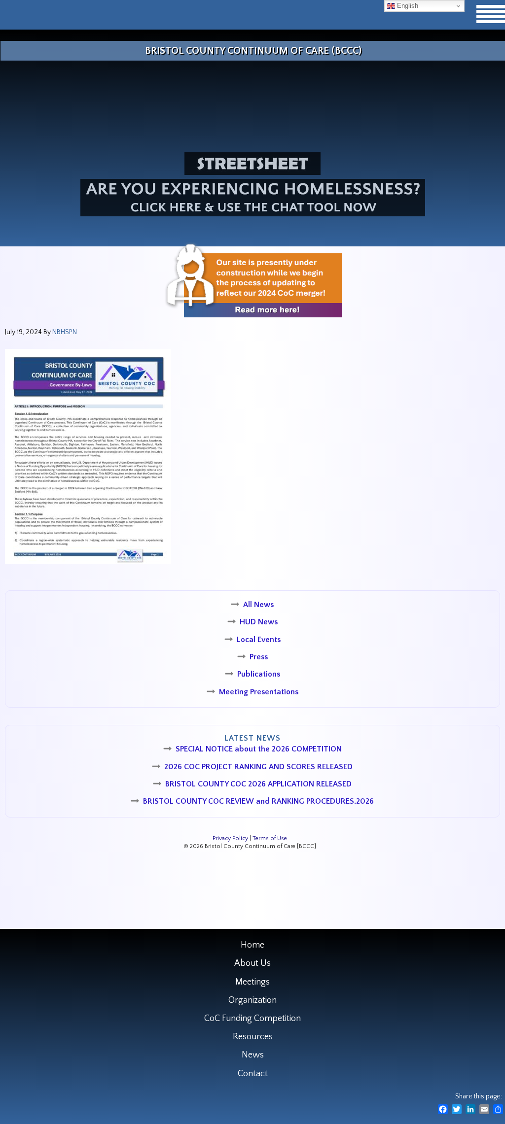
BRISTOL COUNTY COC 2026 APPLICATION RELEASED (258, 784)
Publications (258, 674)
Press (259, 656)
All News (258, 604)
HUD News (259, 621)
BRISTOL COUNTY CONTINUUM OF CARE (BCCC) (253, 50)
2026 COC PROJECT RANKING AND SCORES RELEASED (258, 766)
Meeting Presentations (258, 691)
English (406, 5)
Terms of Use (269, 838)
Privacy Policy (230, 838)
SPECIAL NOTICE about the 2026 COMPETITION (259, 749)
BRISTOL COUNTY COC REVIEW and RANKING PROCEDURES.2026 (258, 801)
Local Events (259, 639)
